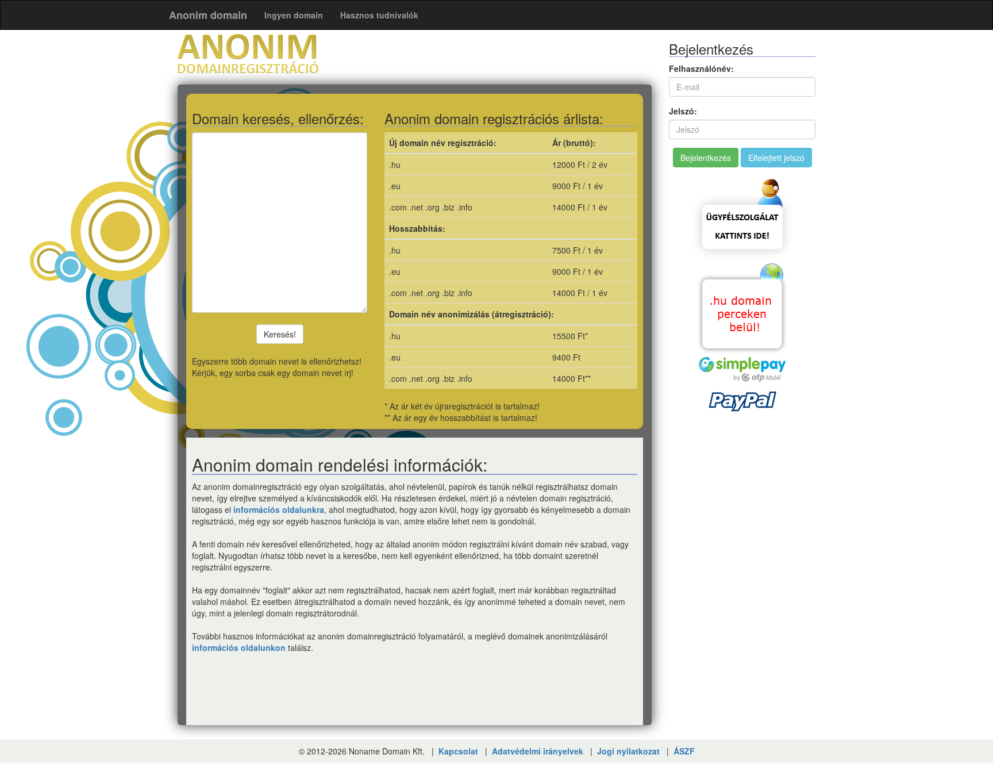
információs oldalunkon (239, 647)
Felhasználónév (700, 68)
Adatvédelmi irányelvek (537, 751)
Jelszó (681, 111)
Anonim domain (208, 14)
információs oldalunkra (278, 509)
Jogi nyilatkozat (628, 751)
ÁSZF (684, 751)
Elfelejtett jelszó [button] (776, 157)
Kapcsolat (458, 751)
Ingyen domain (293, 15)
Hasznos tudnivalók (379, 15)
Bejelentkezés (705, 157)
